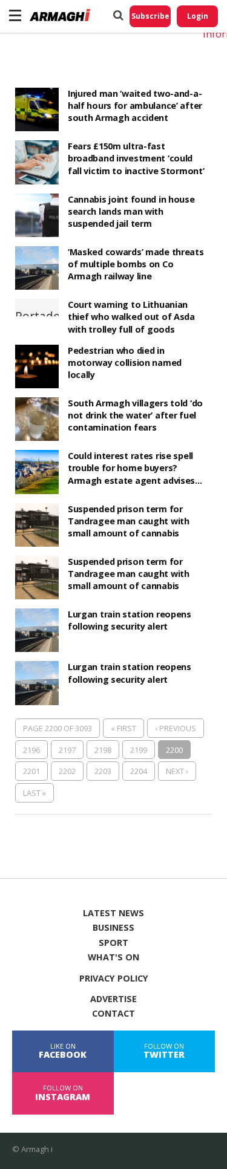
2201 (31, 771)
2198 (102, 749)
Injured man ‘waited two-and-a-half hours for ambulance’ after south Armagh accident (135, 105)
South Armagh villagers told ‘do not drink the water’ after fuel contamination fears (135, 415)
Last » (34, 792)
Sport (113, 943)
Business (113, 927)
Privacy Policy (113, 978)
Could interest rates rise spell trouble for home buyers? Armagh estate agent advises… (135, 468)
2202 (67, 771)
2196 (31, 749)
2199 (138, 749)
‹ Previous (175, 728)
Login (197, 16)
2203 (102, 771)
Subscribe (150, 16)
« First (123, 728)
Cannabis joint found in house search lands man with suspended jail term (131, 211)
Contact (113, 1013)
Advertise (113, 999)
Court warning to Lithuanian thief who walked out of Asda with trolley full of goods (131, 316)
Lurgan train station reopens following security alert (129, 620)
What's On (113, 957)
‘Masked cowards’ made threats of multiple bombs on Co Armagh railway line (136, 264)
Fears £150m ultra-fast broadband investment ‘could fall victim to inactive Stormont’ (136, 158)
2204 (138, 771)
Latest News (113, 913)
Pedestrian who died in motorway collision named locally (125, 362)
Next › (177, 771)
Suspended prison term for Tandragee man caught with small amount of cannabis (128, 521)
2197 (67, 749)
